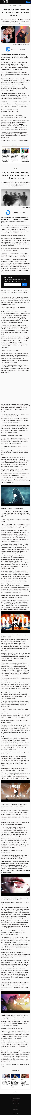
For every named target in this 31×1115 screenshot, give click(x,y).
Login (28, 2)
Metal (21, 6)
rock (15, 168)
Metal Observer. (24, 140)
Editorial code (15, 1101)
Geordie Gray (15, 49)
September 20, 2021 (20, 117)
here (2, 1066)
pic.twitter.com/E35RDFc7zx (9, 111)
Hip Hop (15, 6)
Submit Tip (15, 1113)
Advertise (15, 1109)
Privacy (15, 1106)
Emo (10, 6)
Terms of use (15, 1103)
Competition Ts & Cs (15, 1098)
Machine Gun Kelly (6, 54)
